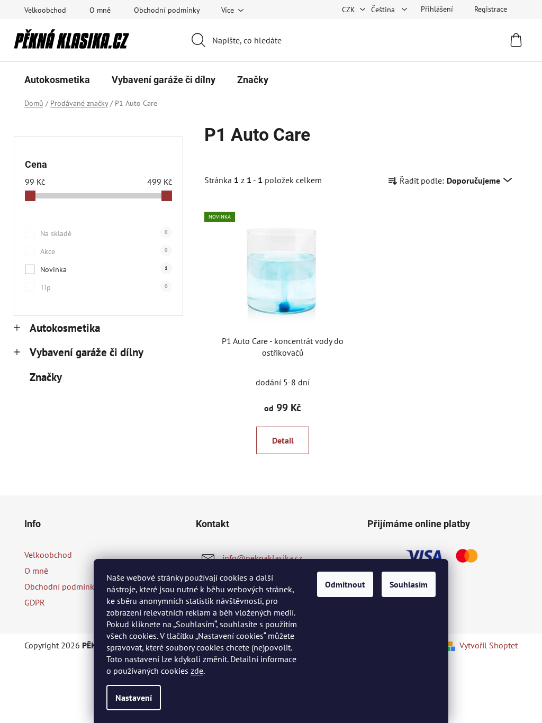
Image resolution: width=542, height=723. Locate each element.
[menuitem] (57, 80)
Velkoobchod (45, 10)
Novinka (104, 269)
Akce (104, 251)
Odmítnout (345, 584)
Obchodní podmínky (167, 10)
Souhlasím (409, 584)
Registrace (490, 9)
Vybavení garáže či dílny (86, 352)
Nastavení (133, 697)
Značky (46, 377)
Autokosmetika (65, 328)
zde (197, 670)
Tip (104, 287)
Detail (283, 440)
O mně (100, 10)
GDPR (34, 602)
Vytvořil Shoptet (488, 645)
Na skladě (104, 233)
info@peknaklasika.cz (262, 558)
